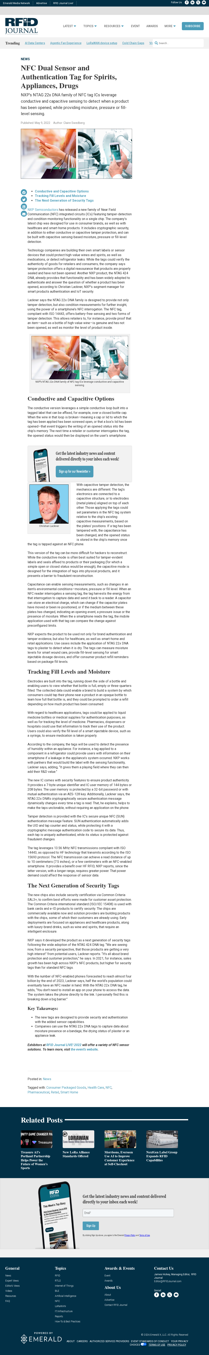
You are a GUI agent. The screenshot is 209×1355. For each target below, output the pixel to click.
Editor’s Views (12, 1286)
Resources (112, 26)
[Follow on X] (198, 2)
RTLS (58, 1280)
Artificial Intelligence (65, 1296)
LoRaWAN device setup (102, 43)
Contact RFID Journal (115, 1305)
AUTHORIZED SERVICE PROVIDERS (109, 1341)
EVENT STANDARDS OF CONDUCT (150, 1341)
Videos (8, 1291)
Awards (152, 26)
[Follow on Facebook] (187, 2)
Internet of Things (64, 1286)
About (107, 1295)
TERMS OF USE (157, 1344)
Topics (88, 26)
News (25, 59)
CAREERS (82, 1341)
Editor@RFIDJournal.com (167, 1281)
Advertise (41, 3)
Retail (55, 1092)
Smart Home (69, 1092)
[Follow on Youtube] (204, 2)
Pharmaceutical (38, 1092)
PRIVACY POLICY (176, 1344)
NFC (109, 1088)
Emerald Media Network (16, 3)
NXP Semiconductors (43, 210)
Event (135, 26)
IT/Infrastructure (63, 1311)
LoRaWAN (60, 1306)
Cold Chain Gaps (133, 43)
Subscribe (192, 26)
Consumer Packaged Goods (66, 1088)
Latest (68, 26)
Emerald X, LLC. (158, 1334)
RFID (57, 1275)
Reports (59, 1316)
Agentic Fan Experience (65, 43)
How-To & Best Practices (67, 1321)
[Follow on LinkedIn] (192, 2)
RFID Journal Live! (63, 3)
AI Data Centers (35, 43)
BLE (57, 1291)
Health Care (96, 1088)
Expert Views (12, 1280)
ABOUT (71, 1341)
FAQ (7, 1301)
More (168, 26)
